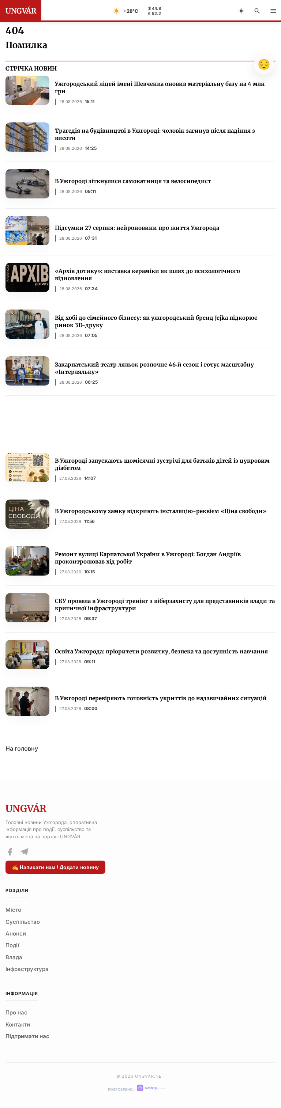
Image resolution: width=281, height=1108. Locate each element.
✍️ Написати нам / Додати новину (55, 867)
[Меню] (273, 11)
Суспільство (22, 921)
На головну (21, 748)
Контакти (17, 1024)
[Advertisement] (140, 425)
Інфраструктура (27, 968)
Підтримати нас (27, 1036)
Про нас (16, 1012)
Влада (13, 957)
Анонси (15, 933)
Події (12, 945)
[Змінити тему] (241, 11)
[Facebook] (9, 851)
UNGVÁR (20, 10)
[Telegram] (24, 851)
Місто (13, 909)
